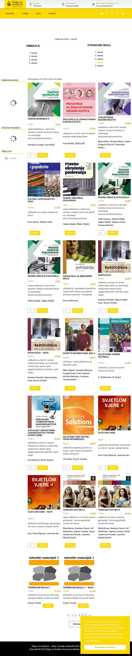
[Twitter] (123, 14)
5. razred (99, 66)
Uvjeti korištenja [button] (92, 641)
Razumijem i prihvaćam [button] (105, 647)
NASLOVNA (9, 14)
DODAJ (42, 155)
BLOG (38, 14)
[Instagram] (107, 14)
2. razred (33, 56)
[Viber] (118, 14)
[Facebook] (102, 14)
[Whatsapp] (112, 14)
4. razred (33, 63)
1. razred (33, 53)
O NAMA (25, 14)
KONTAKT (52, 14)
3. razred (33, 59)
